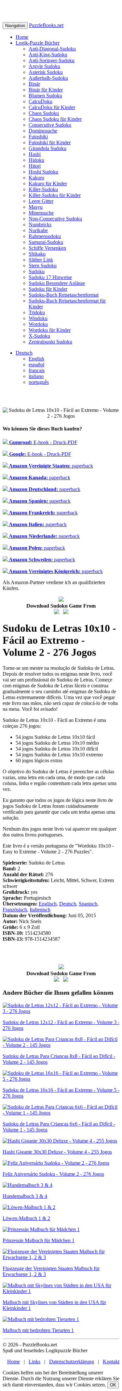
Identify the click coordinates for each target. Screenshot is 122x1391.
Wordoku (38, 324)
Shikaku (37, 254)
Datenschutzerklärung (71, 1361)
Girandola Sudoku (47, 148)
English (36, 358)
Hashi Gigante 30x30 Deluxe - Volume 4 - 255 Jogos (57, 1152)
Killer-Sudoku (43, 189)
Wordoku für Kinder (50, 330)
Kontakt (111, 1361)
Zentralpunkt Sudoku (50, 341)
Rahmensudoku (45, 236)
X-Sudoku (39, 336)
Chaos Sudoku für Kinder (55, 119)
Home (22, 37)
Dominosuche (43, 130)
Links (34, 1361)
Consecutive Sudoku (50, 125)
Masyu (36, 207)
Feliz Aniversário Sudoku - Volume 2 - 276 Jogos (53, 1174)
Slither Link (41, 259)
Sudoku (37, 271)
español (36, 364)
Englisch (48, 903)
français (37, 370)
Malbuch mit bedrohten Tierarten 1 (38, 1330)
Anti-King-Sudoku (48, 54)
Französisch (15, 909)
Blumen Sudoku (45, 95)
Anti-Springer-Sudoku (52, 60)
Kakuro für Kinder (48, 183)
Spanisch (88, 903)
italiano (36, 376)
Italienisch (40, 909)
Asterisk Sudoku (46, 72)
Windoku (38, 318)
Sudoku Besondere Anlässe (57, 283)
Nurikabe (38, 230)
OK (113, 1385)
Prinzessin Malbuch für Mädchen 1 (39, 1240)
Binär (34, 84)
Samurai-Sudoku (46, 242)
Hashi (35, 154)
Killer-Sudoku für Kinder (55, 195)
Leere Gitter (41, 201)
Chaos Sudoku (44, 113)
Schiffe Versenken (47, 248)
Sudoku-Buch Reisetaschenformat (64, 295)
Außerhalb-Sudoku (48, 78)
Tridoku (37, 312)
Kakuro (36, 177)
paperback (50, 466)
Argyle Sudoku (44, 66)
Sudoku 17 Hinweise (50, 277)
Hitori (35, 166)
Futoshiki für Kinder (50, 142)
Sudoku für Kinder (48, 289)
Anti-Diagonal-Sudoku (52, 48)
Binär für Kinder (46, 89)
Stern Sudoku (43, 265)
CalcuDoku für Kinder (52, 107)
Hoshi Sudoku (43, 172)
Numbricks (40, 224)
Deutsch (24, 353)
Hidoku (36, 160)
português (39, 382)
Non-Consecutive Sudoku (55, 218)
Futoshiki (38, 136)
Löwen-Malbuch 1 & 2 (26, 1218)
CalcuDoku (40, 101)
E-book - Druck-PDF (42, 442)
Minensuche (41, 213)
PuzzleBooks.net (46, 25)
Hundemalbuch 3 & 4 (25, 1196)
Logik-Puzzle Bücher (38, 43)
